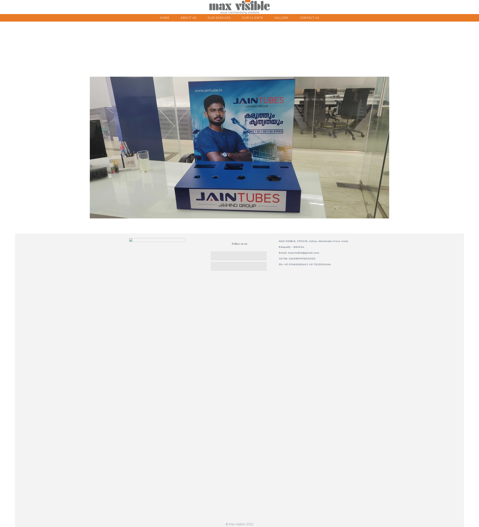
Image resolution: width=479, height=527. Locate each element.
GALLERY (281, 17)
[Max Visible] (239, 7)
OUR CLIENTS (252, 17)
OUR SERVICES (219, 17)
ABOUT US (188, 17)
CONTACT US (309, 17)
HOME (165, 17)
